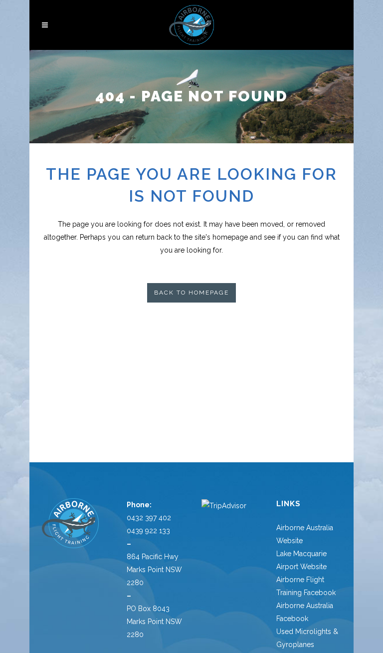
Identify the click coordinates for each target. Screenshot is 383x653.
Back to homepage (191, 292)
